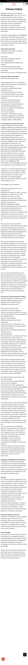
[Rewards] (25, 654)
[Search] (24, 4)
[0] (26, 4)
